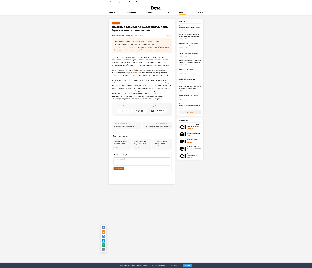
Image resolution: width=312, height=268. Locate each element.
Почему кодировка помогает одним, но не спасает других (188, 52)
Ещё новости (190, 112)
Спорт (166, 12)
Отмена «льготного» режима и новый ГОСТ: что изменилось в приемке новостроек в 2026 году (190, 35)
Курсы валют (122, 2)
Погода (131, 2)
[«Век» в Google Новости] (125, 111)
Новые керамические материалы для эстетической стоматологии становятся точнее (190, 61)
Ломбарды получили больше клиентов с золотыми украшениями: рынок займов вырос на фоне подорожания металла (188, 96)
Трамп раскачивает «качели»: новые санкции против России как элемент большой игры (190, 104)
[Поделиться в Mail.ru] (103, 236)
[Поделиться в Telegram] (103, 241)
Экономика (131, 12)
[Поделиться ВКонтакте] (103, 227)
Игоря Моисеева (131, 73)
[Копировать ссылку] (103, 249)
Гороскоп (139, 2)
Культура (182, 12)
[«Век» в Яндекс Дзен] (141, 111)
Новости (112, 2)
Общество (150, 12)
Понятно (187, 265)
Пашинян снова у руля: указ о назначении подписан (188, 44)
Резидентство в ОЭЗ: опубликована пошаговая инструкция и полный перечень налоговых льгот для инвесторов (190, 70)
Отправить (119, 168)
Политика (113, 12)
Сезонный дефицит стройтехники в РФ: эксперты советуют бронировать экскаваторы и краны (190, 87)
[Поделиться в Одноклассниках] (103, 232)
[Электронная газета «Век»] (156, 8)
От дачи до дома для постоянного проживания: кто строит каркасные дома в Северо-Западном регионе (190, 79)
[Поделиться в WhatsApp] (103, 245)
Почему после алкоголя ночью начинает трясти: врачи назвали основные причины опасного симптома (189, 26)
